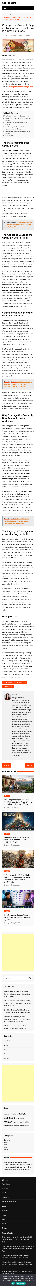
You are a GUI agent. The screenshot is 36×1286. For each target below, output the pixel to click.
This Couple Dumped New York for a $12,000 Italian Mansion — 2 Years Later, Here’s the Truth (18, 802)
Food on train (17, 1122)
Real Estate (6, 1184)
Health (25, 1122)
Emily (5, 35)
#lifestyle (21, 1113)
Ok (13, 1283)
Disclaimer (5, 1197)
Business (7, 1041)
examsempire (20, 1118)
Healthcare (8, 1125)
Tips (5, 1049)
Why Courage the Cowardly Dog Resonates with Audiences (15, 128)
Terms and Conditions (9, 1201)
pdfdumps (26, 1125)
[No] (34, 1280)
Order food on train (19, 1125)
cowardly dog (9, 686)
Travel (6, 1054)
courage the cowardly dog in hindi (21, 87)
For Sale (5, 1193)
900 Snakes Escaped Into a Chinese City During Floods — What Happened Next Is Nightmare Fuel (17, 1003)
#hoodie (13, 1114)
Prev (7, 765)
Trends (28, 35)
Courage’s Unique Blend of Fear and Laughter (16, 123)
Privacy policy (21, 1283)
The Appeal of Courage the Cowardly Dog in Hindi (18, 119)
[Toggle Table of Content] (30, 113)
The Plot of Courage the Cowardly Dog (16, 116)
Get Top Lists (9, 2)
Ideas (6, 1045)
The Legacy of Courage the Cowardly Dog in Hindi (18, 132)
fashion (8, 1122)
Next (28, 765)
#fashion (7, 1114)
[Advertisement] (18, 952)
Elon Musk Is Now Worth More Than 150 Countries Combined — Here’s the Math (17, 839)
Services (5, 1188)
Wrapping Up (9, 135)
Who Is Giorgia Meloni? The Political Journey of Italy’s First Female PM (16, 1027)
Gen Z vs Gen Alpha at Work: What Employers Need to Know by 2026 (17, 917)
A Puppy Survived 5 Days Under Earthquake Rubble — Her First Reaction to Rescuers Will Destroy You (17, 1019)
